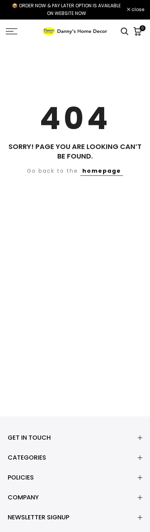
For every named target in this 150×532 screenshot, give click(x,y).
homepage (101, 171)
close (137, 9)
